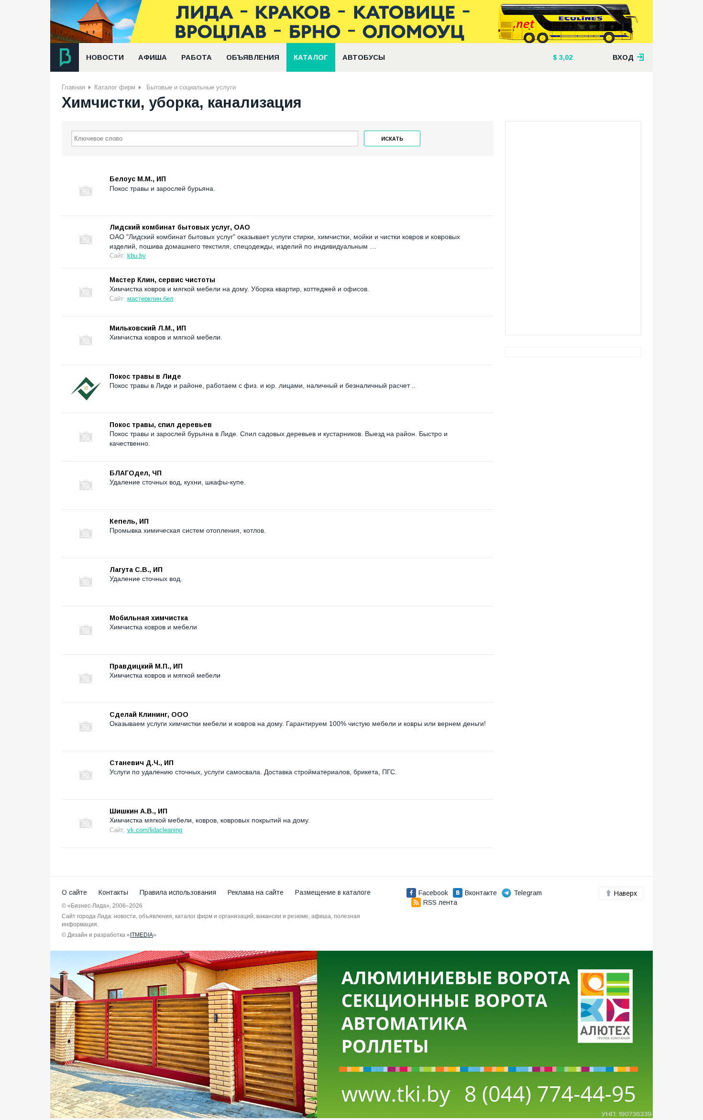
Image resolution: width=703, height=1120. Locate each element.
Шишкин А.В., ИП (138, 811)
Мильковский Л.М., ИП (148, 328)
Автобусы (363, 57)
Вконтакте (481, 893)
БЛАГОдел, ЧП (136, 473)
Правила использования (178, 892)
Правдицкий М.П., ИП (146, 666)
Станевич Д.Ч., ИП (142, 763)
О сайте (74, 892)
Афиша (152, 57)
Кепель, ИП (129, 521)
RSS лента (440, 902)
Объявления (252, 57)
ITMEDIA (141, 935)
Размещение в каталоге (333, 892)
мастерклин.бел (150, 298)
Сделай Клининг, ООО (149, 714)
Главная (73, 87)
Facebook (433, 893)
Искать (392, 139)
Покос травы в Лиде (145, 376)
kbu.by (136, 255)
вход (624, 57)
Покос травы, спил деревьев (161, 424)
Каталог (311, 57)
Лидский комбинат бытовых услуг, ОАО (180, 227)
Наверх (625, 893)
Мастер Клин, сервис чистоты (162, 280)
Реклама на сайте (256, 892)
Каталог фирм (114, 87)
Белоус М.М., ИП (138, 179)
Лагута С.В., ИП (136, 569)
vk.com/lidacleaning (154, 830)
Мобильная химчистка (149, 618)
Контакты (113, 892)
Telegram (528, 893)
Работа (196, 57)
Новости (105, 57)
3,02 (564, 57)
